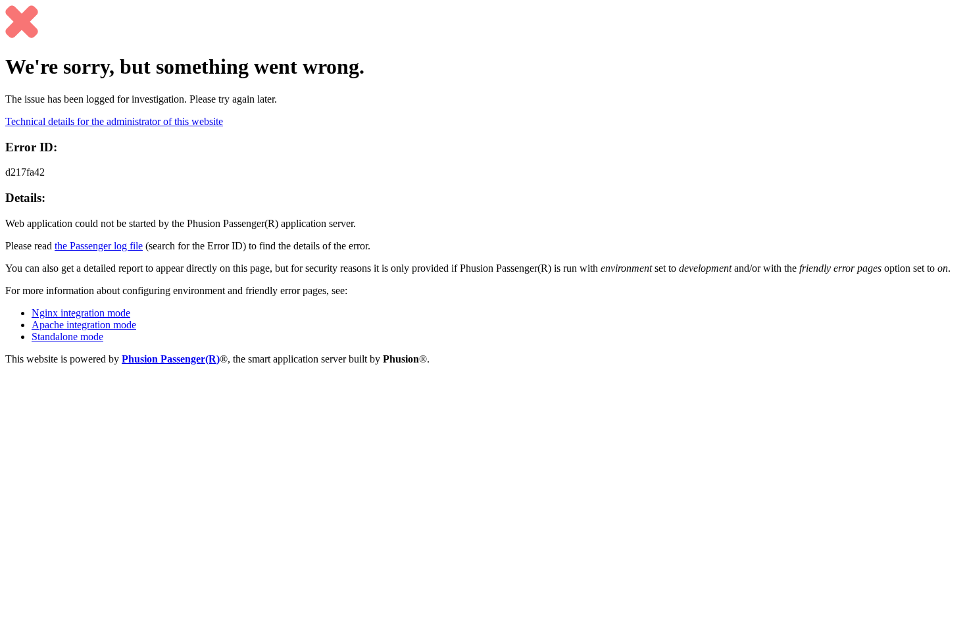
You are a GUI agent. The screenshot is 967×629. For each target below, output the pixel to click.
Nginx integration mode (81, 312)
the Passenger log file (99, 245)
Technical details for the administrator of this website (114, 121)
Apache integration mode (84, 324)
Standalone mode (67, 336)
